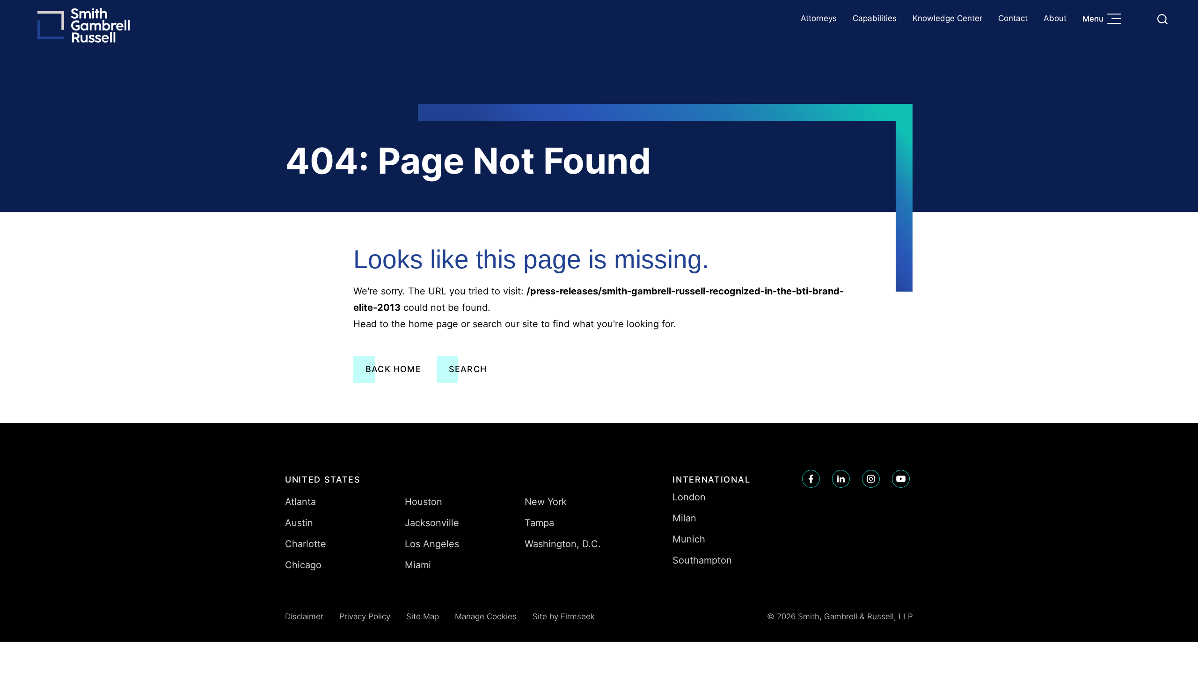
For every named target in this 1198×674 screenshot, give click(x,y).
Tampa (539, 522)
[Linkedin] (841, 479)
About (1055, 18)
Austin (299, 522)
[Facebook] (811, 479)
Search (468, 369)
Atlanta (300, 501)
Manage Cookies (486, 616)
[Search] (1162, 19)
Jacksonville (432, 522)
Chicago (303, 565)
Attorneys (819, 18)
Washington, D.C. (563, 543)
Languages (1140, 19)
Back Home (393, 369)
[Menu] (1116, 20)
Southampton (702, 560)
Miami (418, 565)
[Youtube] (901, 479)
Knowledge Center (947, 18)
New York (546, 501)
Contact (1013, 18)
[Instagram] (871, 479)
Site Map (422, 616)
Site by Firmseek (564, 616)
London (689, 497)
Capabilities (875, 18)
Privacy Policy (364, 616)
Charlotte (305, 543)
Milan (684, 518)
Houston (423, 501)
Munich (688, 539)
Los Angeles (432, 543)
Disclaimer (304, 616)
